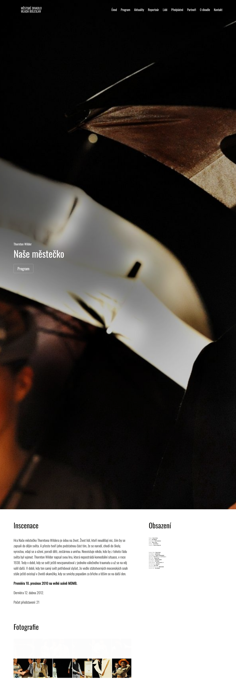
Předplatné (177, 9)
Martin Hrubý (158, 552)
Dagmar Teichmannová (160, 555)
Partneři (191, 9)
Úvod (114, 9)
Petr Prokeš (156, 565)
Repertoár (153, 9)
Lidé (165, 9)
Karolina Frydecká (158, 559)
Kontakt (218, 9)
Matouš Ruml (161, 566)
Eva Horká (157, 564)
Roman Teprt (156, 558)
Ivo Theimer (157, 561)
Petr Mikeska (154, 539)
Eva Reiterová (157, 554)
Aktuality (139, 9)
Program (125, 9)
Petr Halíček (157, 568)
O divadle (205, 9)
